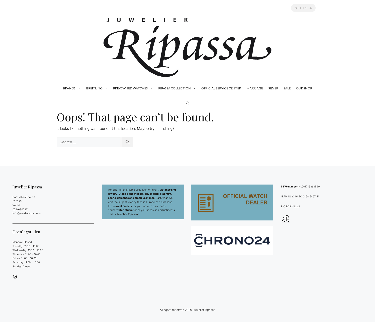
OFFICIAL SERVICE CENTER (221, 88)
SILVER (273, 88)
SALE (287, 88)
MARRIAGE (254, 88)
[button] (187, 103)
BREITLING (94, 88)
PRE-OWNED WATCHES (130, 88)
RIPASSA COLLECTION (174, 88)
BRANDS (69, 88)
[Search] (127, 142)
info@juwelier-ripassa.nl (26, 213)
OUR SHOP (304, 88)
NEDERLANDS (303, 7)
